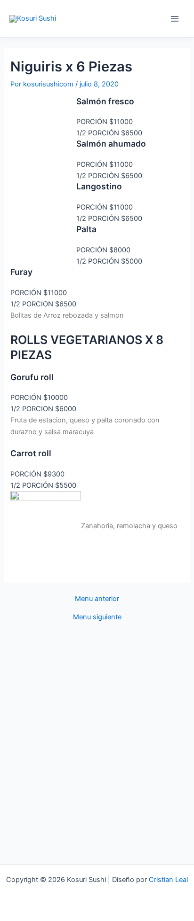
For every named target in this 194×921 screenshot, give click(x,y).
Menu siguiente (97, 617)
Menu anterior (97, 598)
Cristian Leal (168, 879)
